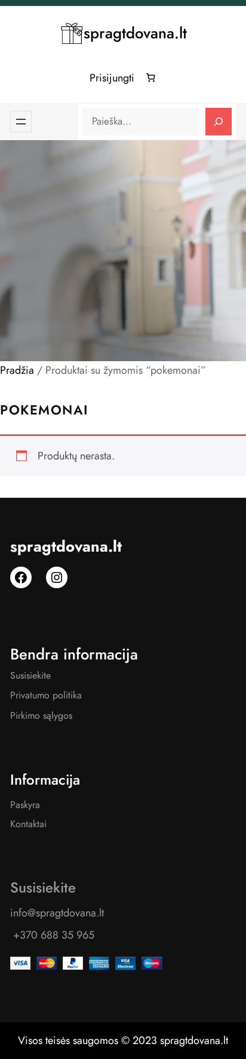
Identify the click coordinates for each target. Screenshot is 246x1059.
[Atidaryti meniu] (21, 121)
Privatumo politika (46, 695)
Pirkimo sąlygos (41, 715)
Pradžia (17, 370)
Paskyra (25, 805)
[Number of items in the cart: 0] (151, 77)
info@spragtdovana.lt (57, 913)
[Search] (218, 121)
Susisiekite (30, 675)
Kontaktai (28, 824)
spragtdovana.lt (135, 33)
